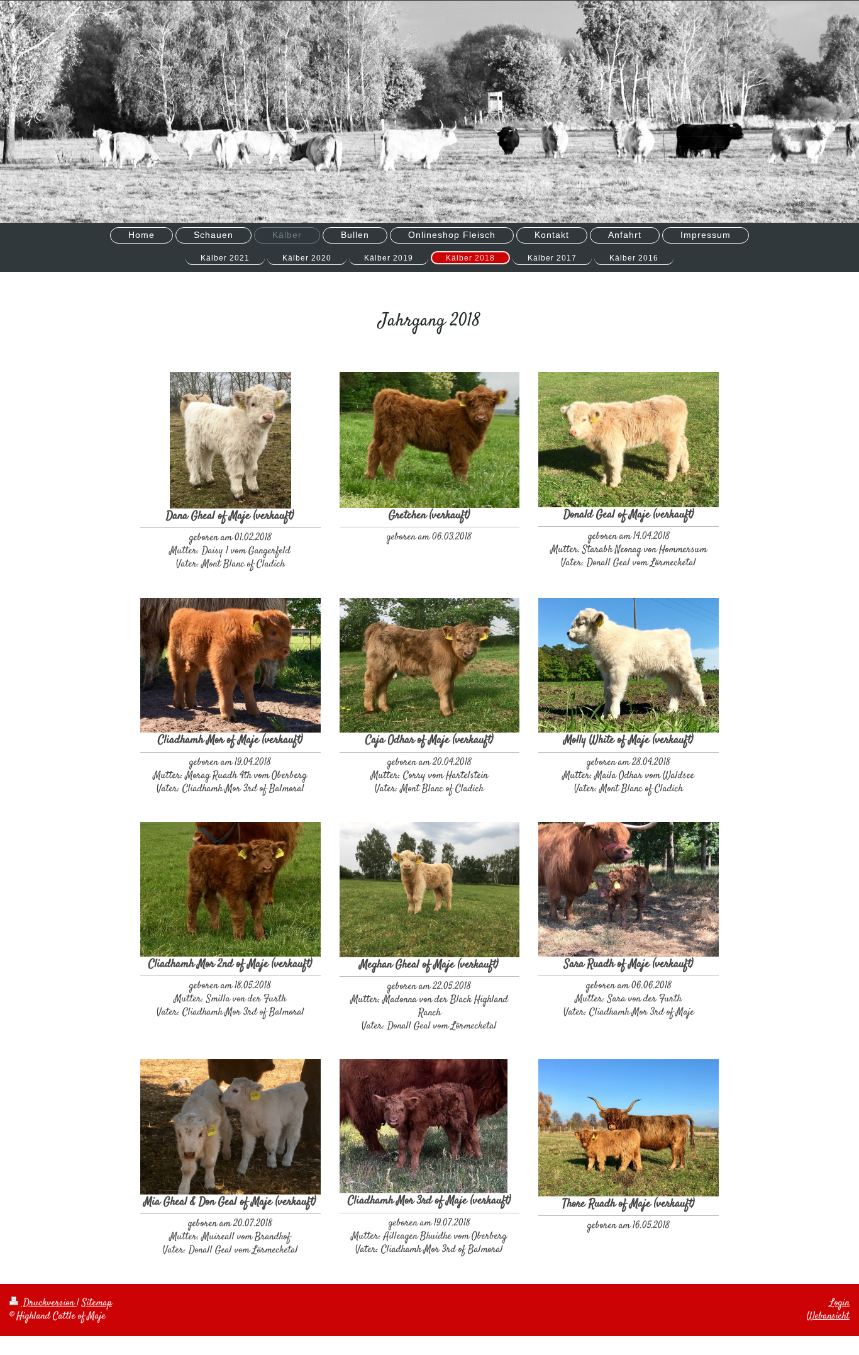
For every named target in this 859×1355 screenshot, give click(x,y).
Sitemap (97, 1303)
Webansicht (828, 1316)
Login (839, 1303)
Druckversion (49, 1303)
